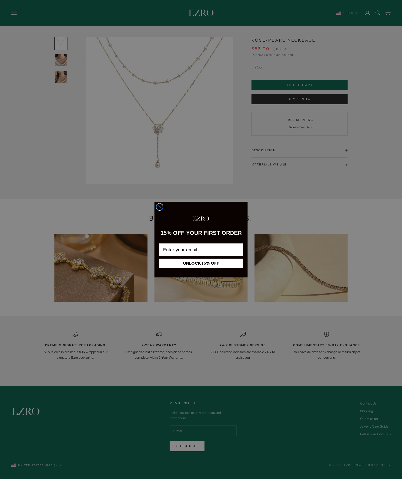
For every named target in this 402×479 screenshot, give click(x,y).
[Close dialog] (159, 207)
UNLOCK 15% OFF (201, 263)
